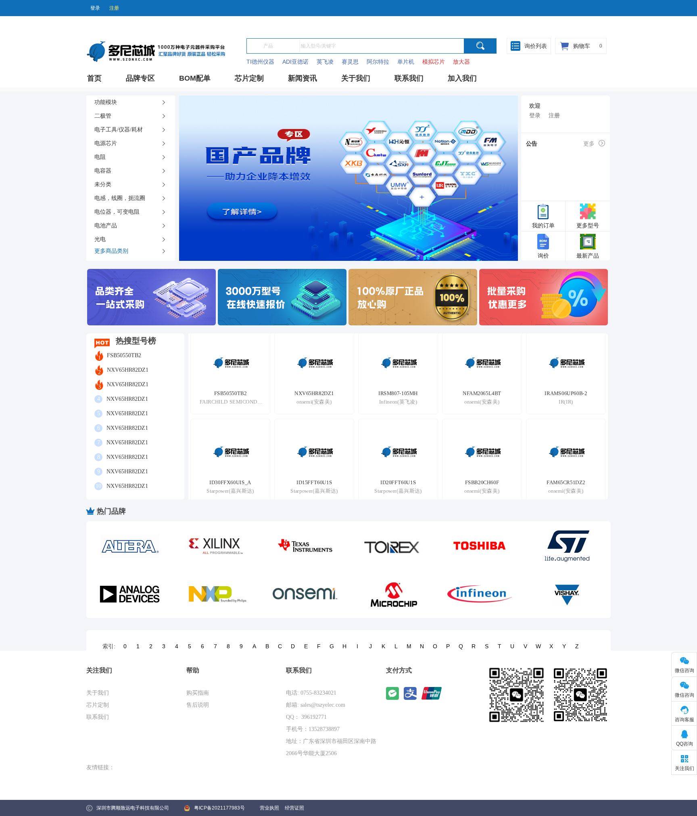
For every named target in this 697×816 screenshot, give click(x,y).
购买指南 (197, 693)
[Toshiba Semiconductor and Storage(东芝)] (479, 545)
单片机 (405, 61)
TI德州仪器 (260, 61)
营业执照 (269, 808)
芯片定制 (97, 705)
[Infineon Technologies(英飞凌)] (479, 594)
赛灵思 (350, 61)
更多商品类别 (111, 251)
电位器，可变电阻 (117, 212)
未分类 (102, 184)
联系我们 (97, 717)
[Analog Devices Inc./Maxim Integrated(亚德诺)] (129, 594)
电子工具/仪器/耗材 (118, 130)
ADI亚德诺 (295, 61)
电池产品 (105, 226)
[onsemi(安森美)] (304, 594)
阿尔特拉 (378, 61)
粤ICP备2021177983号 (219, 808)
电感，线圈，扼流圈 (119, 198)
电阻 (100, 157)
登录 (95, 8)
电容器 (102, 171)
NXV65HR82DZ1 (127, 370)
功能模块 (105, 102)
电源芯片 (105, 143)
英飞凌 (325, 61)
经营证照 (294, 808)
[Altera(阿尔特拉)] (129, 545)
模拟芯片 (433, 61)
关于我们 (97, 693)
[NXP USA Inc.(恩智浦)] (217, 594)
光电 (100, 239)
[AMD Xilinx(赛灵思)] (217, 545)
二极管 (102, 116)
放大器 (461, 61)
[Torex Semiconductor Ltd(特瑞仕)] (392, 545)
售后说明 (197, 705)
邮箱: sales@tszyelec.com (315, 705)
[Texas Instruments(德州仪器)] (304, 545)
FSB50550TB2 (124, 355)
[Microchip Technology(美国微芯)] (392, 594)
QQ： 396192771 (306, 717)
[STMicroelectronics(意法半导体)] (567, 545)
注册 (114, 8)
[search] (480, 46)
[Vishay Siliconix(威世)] (567, 594)
